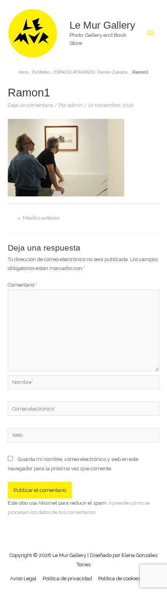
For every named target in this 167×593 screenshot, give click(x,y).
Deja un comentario (30, 105)
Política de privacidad (67, 578)
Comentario (22, 285)
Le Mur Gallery (102, 25)
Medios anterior (38, 218)
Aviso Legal (23, 578)
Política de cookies (119, 578)
